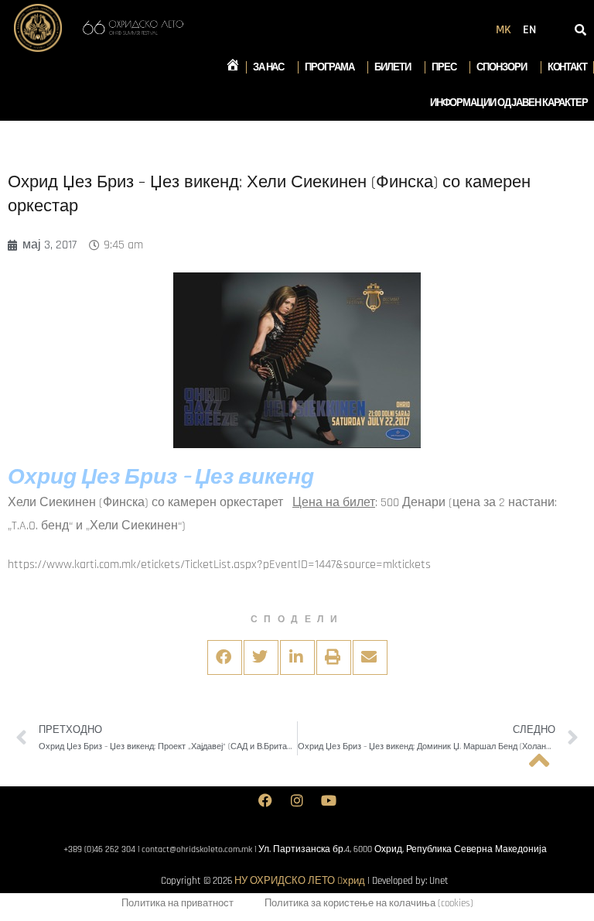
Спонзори (501, 67)
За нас (268, 67)
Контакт (567, 67)
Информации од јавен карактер (509, 103)
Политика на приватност (177, 903)
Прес (444, 67)
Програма (329, 67)
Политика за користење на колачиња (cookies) (369, 903)
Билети (392, 67)
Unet (439, 881)
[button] (224, 657)
